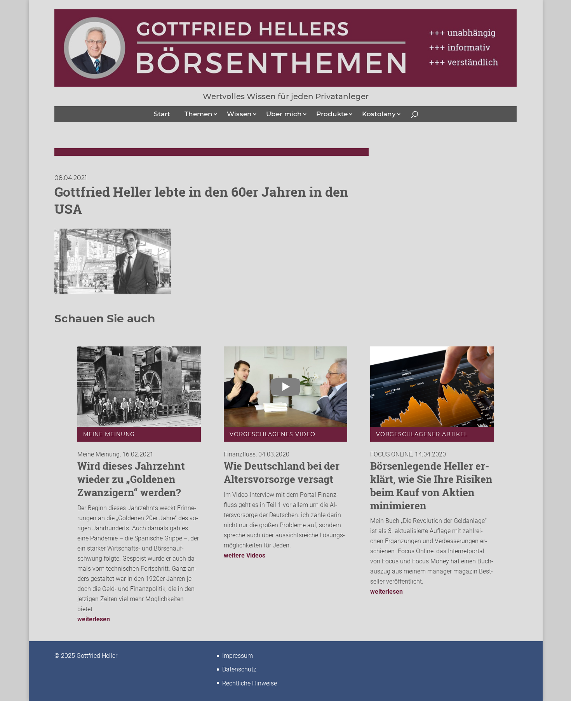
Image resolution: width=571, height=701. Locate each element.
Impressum (237, 655)
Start (162, 114)
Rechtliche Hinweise (249, 683)
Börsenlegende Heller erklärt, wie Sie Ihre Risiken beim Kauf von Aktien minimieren (431, 485)
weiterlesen (93, 619)
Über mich (284, 114)
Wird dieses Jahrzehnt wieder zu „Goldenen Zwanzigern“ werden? (131, 479)
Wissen (239, 114)
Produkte (332, 114)
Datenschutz (239, 669)
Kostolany (379, 114)
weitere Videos (244, 555)
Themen (198, 114)
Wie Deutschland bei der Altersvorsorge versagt (281, 472)
